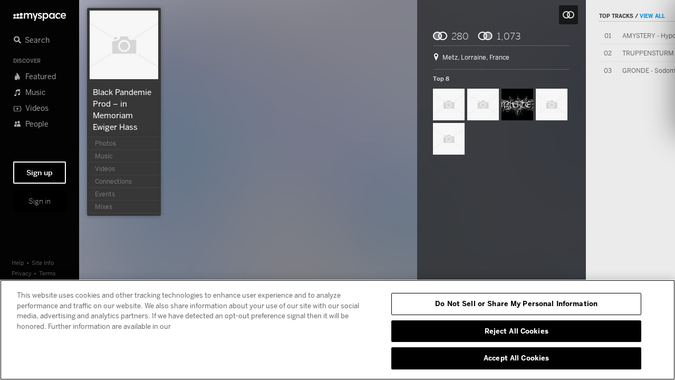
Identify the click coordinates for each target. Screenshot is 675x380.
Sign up (39, 172)
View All (652, 16)
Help (18, 263)
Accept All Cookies (516, 358)
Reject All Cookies (516, 331)
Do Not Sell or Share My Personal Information (516, 303)
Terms (47, 273)
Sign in (39, 201)
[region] (337, 330)
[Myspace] (39, 14)
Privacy (22, 273)
